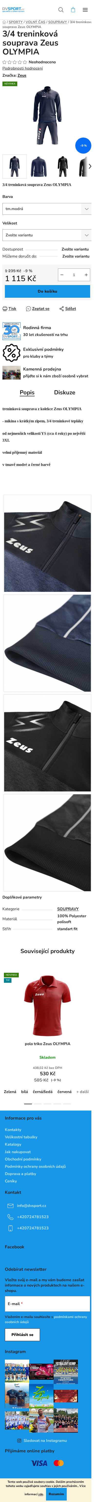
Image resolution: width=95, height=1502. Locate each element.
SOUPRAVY (68, 909)
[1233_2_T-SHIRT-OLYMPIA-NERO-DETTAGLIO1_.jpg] (47, 742)
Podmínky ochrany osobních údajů (35, 1166)
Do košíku (47, 291)
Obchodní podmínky (23, 1159)
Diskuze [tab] (64, 392)
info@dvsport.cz (31, 1205)
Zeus (22, 75)
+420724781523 (33, 1217)
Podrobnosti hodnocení (22, 68)
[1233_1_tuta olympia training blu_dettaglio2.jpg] (47, 643)
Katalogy (13, 1144)
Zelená (10, 1091)
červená (64, 1091)
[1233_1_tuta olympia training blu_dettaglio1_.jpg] (47, 543)
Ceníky (11, 1181)
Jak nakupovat (18, 1152)
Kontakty (13, 1129)
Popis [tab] (27, 392)
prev (5, 1001)
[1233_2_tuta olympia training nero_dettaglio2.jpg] (47, 842)
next (90, 1001)
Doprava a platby (20, 1174)
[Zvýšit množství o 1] (86, 275)
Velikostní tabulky (21, 1137)
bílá (24, 1091)
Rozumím (56, 1494)
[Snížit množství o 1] (62, 275)
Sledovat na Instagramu (45, 1440)
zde (40, 1494)
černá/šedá (43, 1091)
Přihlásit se (22, 1334)
